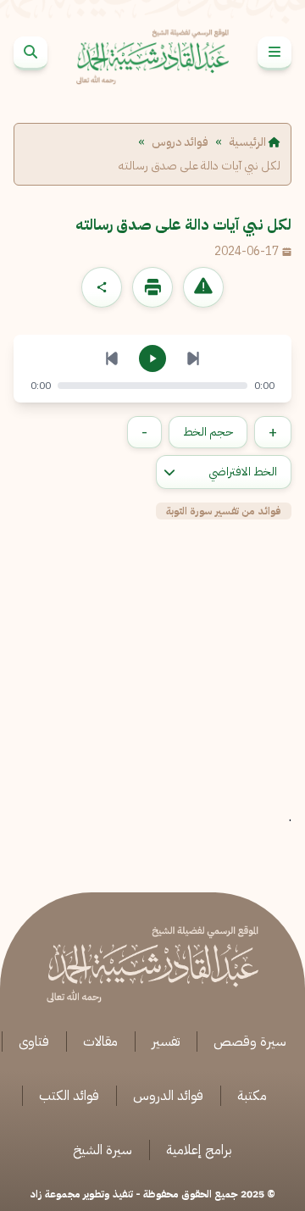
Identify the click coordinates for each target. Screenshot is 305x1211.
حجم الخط (208, 432)
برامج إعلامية (199, 1150)
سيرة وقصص (250, 1041)
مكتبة (252, 1096)
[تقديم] (193, 358)
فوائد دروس (180, 142)
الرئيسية (249, 142)
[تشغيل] (152, 358)
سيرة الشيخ (102, 1150)
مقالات (100, 1041)
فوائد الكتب (69, 1096)
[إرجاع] (111, 358)
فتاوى (34, 1041)
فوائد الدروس (168, 1096)
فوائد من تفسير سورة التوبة (223, 511)
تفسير (166, 1041)
